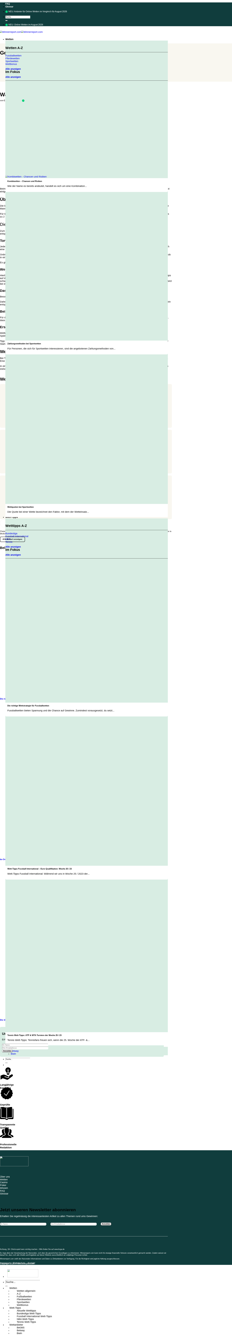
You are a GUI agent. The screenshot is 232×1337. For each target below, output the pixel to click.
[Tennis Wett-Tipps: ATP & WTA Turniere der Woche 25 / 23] (48, 1030)
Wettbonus (22, 1305)
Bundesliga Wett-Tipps (29, 1313)
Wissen (4, 1188)
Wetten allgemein (26, 1291)
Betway (15, 1051)
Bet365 (20, 1327)
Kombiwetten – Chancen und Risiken (24, 181)
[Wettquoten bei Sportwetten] (48, 502)
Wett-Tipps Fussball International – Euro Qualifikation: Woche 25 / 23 (39, 869)
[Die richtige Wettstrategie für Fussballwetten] (48, 701)
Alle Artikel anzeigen (12, 539)
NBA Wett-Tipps (25, 1319)
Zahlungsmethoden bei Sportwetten (24, 344)
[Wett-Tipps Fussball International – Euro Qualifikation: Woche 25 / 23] (48, 864)
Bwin (13, 1053)
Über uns (5, 1176)
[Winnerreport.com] (21, 32)
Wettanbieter (16, 1324)
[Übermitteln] (6, 20)
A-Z (19, 1293)
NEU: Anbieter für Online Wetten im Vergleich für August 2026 (37, 11)
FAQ (7, 4)
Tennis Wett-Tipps (26, 1322)
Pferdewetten (24, 1299)
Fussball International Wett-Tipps (34, 1316)
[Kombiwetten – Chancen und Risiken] (26, 176)
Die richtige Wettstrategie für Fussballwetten (28, 706)
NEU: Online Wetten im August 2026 (25, 25)
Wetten (9, 39)
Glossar (9, 7)
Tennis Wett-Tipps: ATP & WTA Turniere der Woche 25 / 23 (34, 1035)
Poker (3, 1185)
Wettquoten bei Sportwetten (20, 507)
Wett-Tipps (11, 517)
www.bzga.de (59, 1249)
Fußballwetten (24, 1296)
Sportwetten (23, 1302)
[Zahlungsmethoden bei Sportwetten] (48, 339)
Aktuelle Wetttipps (26, 1310)
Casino (4, 1182)
